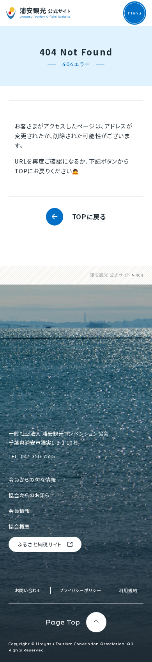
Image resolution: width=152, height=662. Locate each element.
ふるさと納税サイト (40, 544)
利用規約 (128, 590)
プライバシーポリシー (80, 590)
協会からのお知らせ (32, 495)
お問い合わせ (28, 590)
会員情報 (19, 510)
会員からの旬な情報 (32, 479)
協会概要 (19, 526)
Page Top (63, 622)
